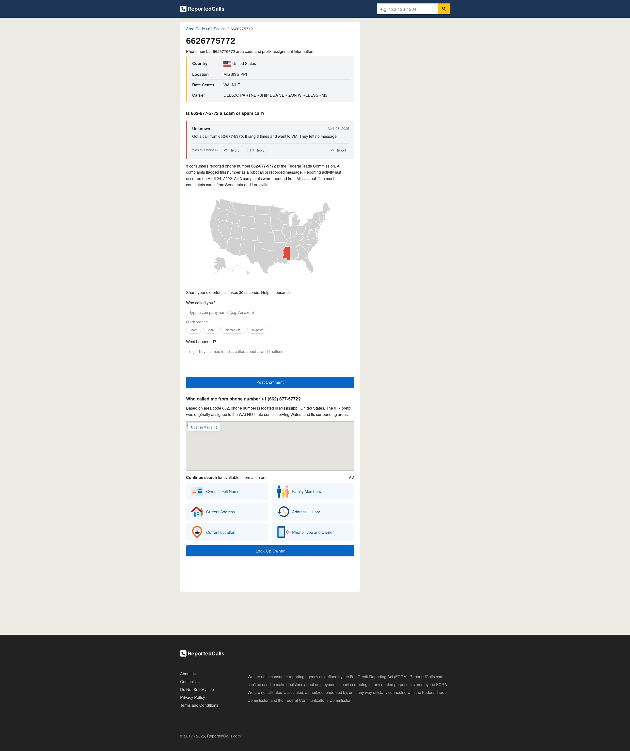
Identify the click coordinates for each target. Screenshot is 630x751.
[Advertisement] (270, 575)
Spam (211, 330)
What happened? (201, 341)
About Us (188, 673)
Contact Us (190, 681)
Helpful (234, 150)
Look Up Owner (270, 551)
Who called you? (200, 303)
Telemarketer (232, 330)
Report (340, 150)
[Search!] (444, 8)
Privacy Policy (192, 697)
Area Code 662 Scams (206, 28)
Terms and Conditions (199, 705)
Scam (193, 330)
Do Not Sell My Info (197, 689)
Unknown (257, 330)
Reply (259, 150)
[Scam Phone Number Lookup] (202, 10)
